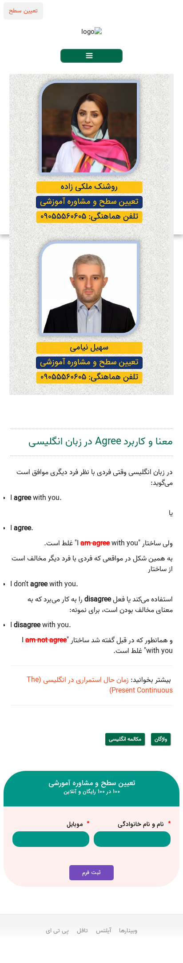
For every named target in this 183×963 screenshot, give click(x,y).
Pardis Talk (91, 954)
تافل (82, 930)
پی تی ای (57, 930)
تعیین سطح (23, 10)
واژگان (161, 739)
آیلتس (103, 930)
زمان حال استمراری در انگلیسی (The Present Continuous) (100, 685)
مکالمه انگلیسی (125, 739)
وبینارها (128, 930)
